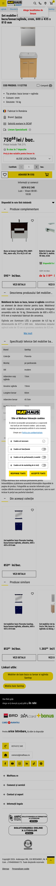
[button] (19, 441)
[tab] (28, 441)
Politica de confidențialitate (32, 433)
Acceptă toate (38, 473)
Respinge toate (18, 473)
